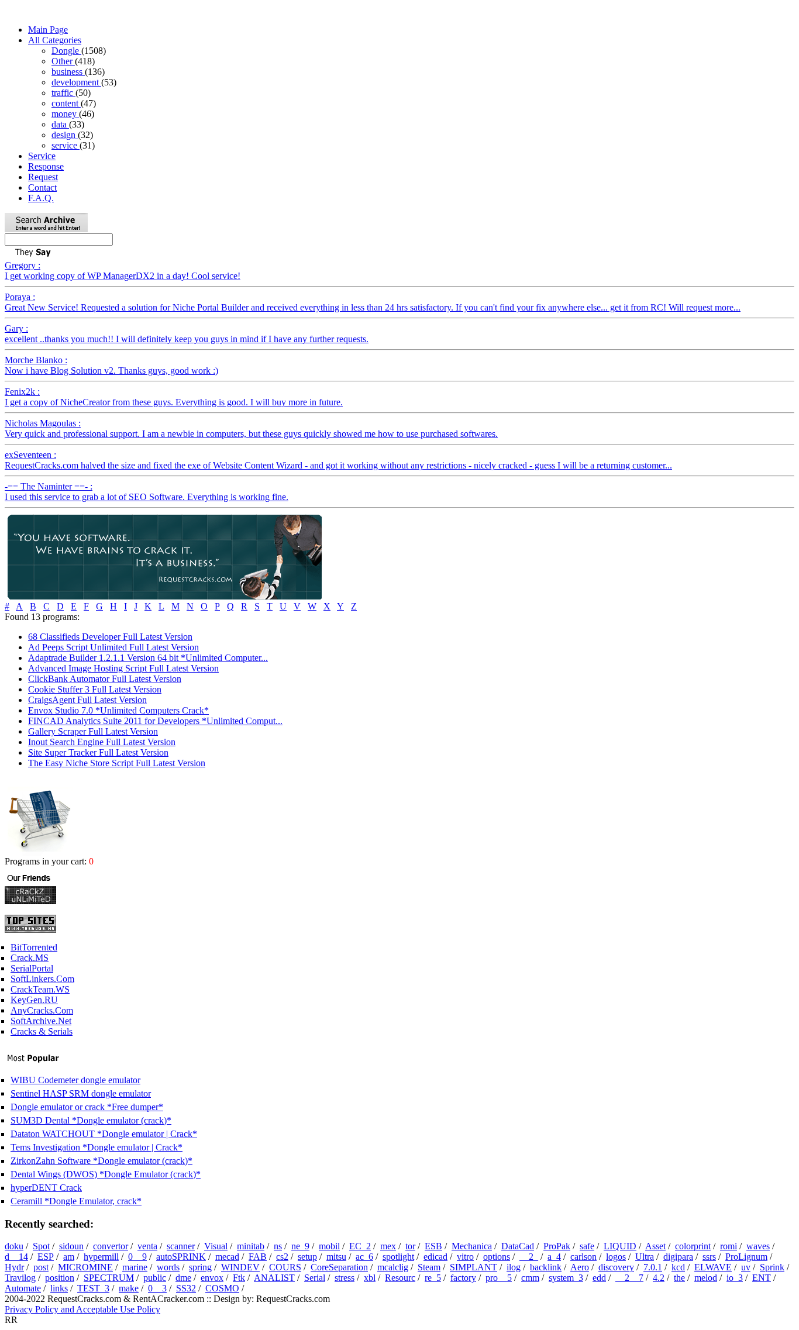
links (59, 1288)
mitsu (336, 1257)
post (41, 1267)
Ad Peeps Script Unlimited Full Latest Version (113, 647)
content (66, 103)
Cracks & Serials (42, 1031)
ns (278, 1246)
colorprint (693, 1246)
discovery (616, 1267)
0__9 (137, 1257)
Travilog (20, 1278)
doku (14, 1246)
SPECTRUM (109, 1278)
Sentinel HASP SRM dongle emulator (81, 1093)
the (679, 1278)
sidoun (71, 1246)
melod (705, 1278)
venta (147, 1246)
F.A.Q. (41, 198)
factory (463, 1278)
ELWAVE (713, 1267)
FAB (258, 1257)
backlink (546, 1267)
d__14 (16, 1257)
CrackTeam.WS (40, 989)
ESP (45, 1257)
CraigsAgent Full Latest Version (87, 700)
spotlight (398, 1257)
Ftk (239, 1278)
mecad (227, 1257)
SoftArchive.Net (41, 1021)
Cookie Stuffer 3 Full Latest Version (94, 689)
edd (599, 1278)
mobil (329, 1246)
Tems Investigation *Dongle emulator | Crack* (96, 1147)
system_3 (566, 1278)
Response (46, 166)
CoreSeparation (339, 1267)
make (129, 1288)
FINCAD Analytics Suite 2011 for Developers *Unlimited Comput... (155, 721)
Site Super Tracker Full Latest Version (98, 752)
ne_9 (300, 1246)
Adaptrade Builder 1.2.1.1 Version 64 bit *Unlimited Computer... (148, 658)
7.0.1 (652, 1267)
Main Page (48, 30)
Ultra (644, 1257)
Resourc (400, 1278)
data (60, 124)
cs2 (282, 1257)
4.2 (658, 1278)
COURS (285, 1267)
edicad (435, 1257)
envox (212, 1278)
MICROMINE (85, 1267)
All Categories (54, 40)
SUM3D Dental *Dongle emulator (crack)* (91, 1120)
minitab (250, 1246)
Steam (429, 1267)
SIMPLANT (473, 1267)
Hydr (14, 1267)
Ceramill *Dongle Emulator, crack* (76, 1201)
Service (42, 156)
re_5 (433, 1278)
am (68, 1257)
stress (344, 1278)
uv (745, 1267)
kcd (678, 1267)
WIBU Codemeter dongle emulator (75, 1080)
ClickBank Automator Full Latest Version (104, 679)
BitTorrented (34, 947)
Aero (579, 1267)
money (65, 114)
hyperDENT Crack (46, 1188)
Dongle (66, 51)
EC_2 (360, 1246)
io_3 (734, 1278)
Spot (41, 1246)
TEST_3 (93, 1288)
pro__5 (498, 1278)
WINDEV (240, 1267)
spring (200, 1267)
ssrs (709, 1257)
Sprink (772, 1267)
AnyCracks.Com (42, 1010)
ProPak (556, 1246)
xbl (370, 1278)
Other (63, 61)
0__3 (157, 1288)
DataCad (517, 1246)
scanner (181, 1246)
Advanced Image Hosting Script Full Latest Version (123, 668)
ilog (514, 1267)
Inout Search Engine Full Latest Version (101, 742)
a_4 (554, 1257)
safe (587, 1246)
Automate (23, 1288)
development (76, 82)
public (154, 1278)
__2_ (528, 1257)
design (64, 135)
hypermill (101, 1257)
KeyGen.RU (34, 1000)
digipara (678, 1257)
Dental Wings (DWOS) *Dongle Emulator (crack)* (106, 1174)
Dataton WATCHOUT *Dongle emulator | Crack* (104, 1134)
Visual (216, 1246)
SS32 (186, 1288)
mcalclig (392, 1267)
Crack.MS (30, 958)
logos (616, 1257)
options (496, 1257)
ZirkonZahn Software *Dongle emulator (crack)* (101, 1161)
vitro (465, 1257)
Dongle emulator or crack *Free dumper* (87, 1107)
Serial (314, 1278)
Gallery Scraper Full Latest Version (93, 731)
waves (758, 1246)
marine (134, 1267)
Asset (655, 1246)
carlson (583, 1257)
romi (728, 1246)
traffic (63, 93)
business (68, 72)
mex (388, 1246)
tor (410, 1246)
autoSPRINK (181, 1257)
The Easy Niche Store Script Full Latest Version (116, 763)
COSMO (222, 1288)
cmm (530, 1278)
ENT (761, 1278)
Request (43, 177)
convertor (110, 1246)
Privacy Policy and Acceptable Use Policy (82, 1309)
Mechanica (472, 1246)
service (65, 145)
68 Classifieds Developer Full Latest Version (110, 637)
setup (307, 1257)
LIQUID (620, 1246)
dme (183, 1278)
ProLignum (746, 1257)
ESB (433, 1246)
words (168, 1267)
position (59, 1278)
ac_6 (364, 1257)
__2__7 (629, 1278)
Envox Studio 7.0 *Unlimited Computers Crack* (118, 710)
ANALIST (274, 1278)
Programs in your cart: (47, 861)
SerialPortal (32, 968)
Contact (42, 187)
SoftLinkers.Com (42, 979)
